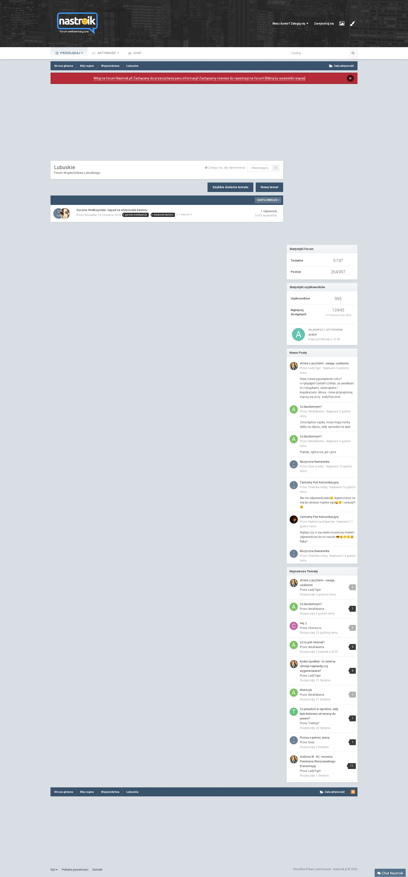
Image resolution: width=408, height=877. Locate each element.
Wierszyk (306, 690)
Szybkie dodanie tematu (230, 187)
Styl (53, 869)
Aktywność (106, 53)
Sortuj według (267, 200)
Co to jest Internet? (312, 642)
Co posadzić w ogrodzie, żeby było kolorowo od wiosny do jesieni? (319, 713)
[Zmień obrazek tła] (341, 24)
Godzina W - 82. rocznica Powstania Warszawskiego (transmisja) (317, 761)
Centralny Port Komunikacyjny (319, 482)
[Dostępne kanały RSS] (352, 791)
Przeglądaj (70, 53)
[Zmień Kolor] (352, 24)
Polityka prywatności (75, 869)
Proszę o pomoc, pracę (314, 737)
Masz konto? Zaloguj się (289, 23)
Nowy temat (269, 187)
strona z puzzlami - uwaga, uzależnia (324, 363)
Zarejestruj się (324, 23)
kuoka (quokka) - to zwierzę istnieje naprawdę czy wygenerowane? (317, 666)
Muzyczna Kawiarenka (314, 461)
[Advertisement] (167, 124)
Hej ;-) (303, 623)
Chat (136, 53)
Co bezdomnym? (311, 406)
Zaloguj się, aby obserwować (226, 167)
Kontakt (97, 869)
